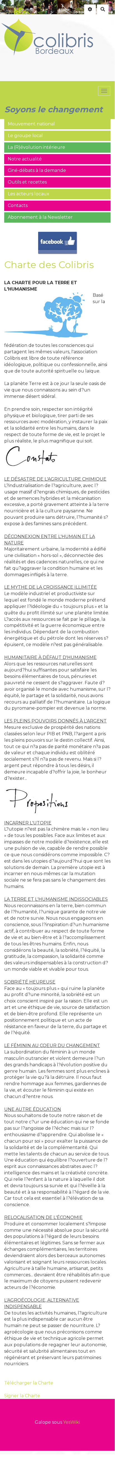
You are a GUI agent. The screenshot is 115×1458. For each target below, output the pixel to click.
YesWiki (71, 1422)
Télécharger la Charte (28, 1383)
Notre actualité (25, 159)
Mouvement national (31, 123)
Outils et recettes (27, 182)
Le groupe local (25, 135)
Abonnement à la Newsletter (40, 217)
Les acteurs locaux (28, 193)
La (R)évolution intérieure (36, 147)
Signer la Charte (22, 1395)
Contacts (18, 205)
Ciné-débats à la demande (37, 170)
